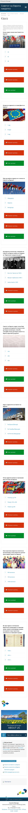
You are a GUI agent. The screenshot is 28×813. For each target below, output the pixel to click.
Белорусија (10, 207)
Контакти (8, 782)
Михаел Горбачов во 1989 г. (15, 277)
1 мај (9, 125)
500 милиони (11, 572)
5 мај (9, 134)
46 (8, 61)
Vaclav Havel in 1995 (13, 282)
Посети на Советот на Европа (12, 764)
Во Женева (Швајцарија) (14, 433)
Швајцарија (11, 198)
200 (9, 356)
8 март (9, 129)
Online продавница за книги (11, 772)
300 (9, 360)
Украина (10, 203)
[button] (14, 1)
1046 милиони (11, 581)
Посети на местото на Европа (12, 767)
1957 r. (9, 660)
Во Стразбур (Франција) (14, 429)
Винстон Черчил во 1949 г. (15, 273)
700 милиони (11, 577)
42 (8, 56)
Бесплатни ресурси (9, 769)
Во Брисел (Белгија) (13, 424)
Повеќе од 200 (11, 506)
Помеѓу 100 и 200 (12, 502)
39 (8, 52)
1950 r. (9, 650)
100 (9, 351)
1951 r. (9, 655)
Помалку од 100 (12, 497)
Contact (16, 811)
